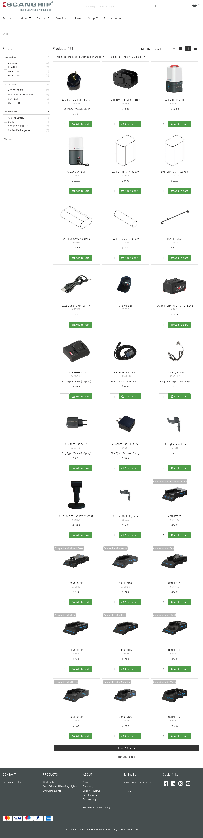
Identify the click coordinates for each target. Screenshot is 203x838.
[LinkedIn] (173, 783)
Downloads (62, 18)
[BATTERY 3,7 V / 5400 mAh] (125, 217)
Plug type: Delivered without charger (78, 56)
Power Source (10, 111)
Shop (91, 18)
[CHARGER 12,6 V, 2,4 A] (125, 351)
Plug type (8, 139)
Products (8, 18)
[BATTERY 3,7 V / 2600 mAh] (76, 217)
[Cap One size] (125, 284)
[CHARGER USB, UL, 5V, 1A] (125, 423)
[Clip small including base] (125, 495)
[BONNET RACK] (174, 217)
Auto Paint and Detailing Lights (60, 786)
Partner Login (112, 18)
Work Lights (49, 781)
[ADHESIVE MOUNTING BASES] (125, 79)
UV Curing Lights (52, 790)
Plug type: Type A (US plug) (126, 56)
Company (88, 786)
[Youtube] (188, 783)
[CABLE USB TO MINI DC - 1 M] (76, 284)
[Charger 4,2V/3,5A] (174, 351)
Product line (10, 84)
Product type (10, 56)
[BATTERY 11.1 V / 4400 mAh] (174, 150)
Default (158, 48)
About (24, 18)
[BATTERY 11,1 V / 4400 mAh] (125, 150)
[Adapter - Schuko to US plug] (76, 79)
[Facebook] (166, 783)
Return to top (126, 756)
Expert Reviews (91, 790)
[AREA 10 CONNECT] (174, 79)
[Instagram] (180, 783)
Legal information (92, 794)
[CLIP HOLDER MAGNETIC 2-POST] (76, 495)
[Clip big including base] (174, 423)
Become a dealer (12, 781)
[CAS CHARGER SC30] (76, 351)
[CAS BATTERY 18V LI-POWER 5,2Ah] (174, 284)
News (78, 18)
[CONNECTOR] (174, 495)
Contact (42, 18)
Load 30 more (126, 748)
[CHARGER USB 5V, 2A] (76, 423)
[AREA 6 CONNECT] (76, 150)
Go (129, 790)
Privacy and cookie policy (96, 807)
